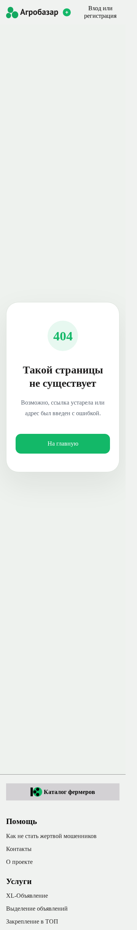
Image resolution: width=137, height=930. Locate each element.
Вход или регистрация (100, 12)
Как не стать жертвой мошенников (51, 836)
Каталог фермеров (69, 792)
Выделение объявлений (37, 908)
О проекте (19, 862)
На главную (63, 443)
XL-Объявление (27, 895)
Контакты (19, 849)
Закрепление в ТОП (32, 921)
